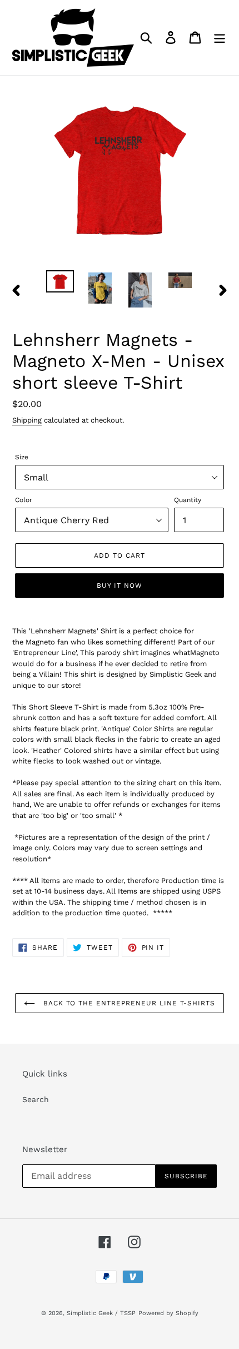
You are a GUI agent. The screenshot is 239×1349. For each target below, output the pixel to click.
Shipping (27, 420)
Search (35, 1099)
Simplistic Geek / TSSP (101, 1313)
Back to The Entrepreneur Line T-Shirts (128, 1003)
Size (21, 457)
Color (23, 500)
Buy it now (119, 585)
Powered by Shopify (168, 1313)
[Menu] (219, 37)
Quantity (187, 500)
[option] (60, 282)
